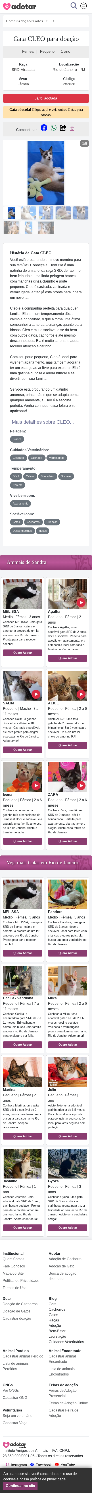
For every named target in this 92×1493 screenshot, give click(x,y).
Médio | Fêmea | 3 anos (22, 632)
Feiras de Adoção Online (68, 1403)
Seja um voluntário (17, 1416)
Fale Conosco (14, 1266)
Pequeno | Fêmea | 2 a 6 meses (67, 724)
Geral (53, 1304)
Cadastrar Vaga (15, 1423)
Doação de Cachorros (20, 1304)
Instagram (18, 1465)
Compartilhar (26, 130)
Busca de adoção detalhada (62, 1276)
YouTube (67, 1465)
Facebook (43, 1465)
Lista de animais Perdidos (16, 1366)
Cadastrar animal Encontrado (62, 1359)
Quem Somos (13, 1259)
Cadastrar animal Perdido (23, 1356)
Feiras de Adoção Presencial (63, 1393)
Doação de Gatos (16, 1311)
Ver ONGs (11, 1390)
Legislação (57, 1336)
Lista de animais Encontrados (62, 1371)
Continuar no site (20, 1486)
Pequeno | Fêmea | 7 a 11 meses (22, 1021)
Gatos (53, 1315)
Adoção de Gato (61, 1266)
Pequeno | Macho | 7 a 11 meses (21, 726)
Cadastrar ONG (15, 1398)
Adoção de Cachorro (65, 1259)
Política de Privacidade (21, 1281)
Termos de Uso (15, 1288)
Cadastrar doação (17, 1318)
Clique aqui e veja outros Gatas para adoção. (46, 112)
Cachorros (57, 1309)
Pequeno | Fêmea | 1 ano (67, 1113)
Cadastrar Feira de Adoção (63, 1413)
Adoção (55, 1326)
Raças (54, 1320)
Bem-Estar (57, 1331)
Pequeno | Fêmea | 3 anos (67, 1204)
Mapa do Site (13, 1273)
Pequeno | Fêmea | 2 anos (67, 635)
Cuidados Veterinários (66, 1342)
